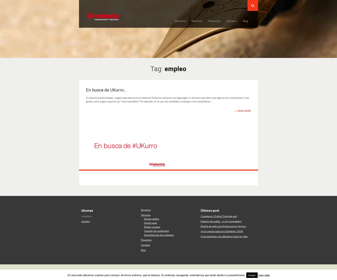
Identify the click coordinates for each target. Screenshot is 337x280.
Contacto (231, 21)
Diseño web (150, 223)
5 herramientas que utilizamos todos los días (224, 236)
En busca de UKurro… (106, 90)
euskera (85, 221)
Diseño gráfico (151, 219)
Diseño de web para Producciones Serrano (223, 226)
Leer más (264, 275)
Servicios (197, 21)
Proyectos (214, 21)
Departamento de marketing (159, 235)
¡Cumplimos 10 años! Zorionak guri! (219, 216)
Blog (245, 21)
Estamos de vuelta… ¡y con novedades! (221, 221)
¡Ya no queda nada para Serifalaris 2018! (222, 231)
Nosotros (180, 21)
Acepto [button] (252, 275)
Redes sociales (152, 227)
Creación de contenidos (156, 231)
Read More (244, 111)
